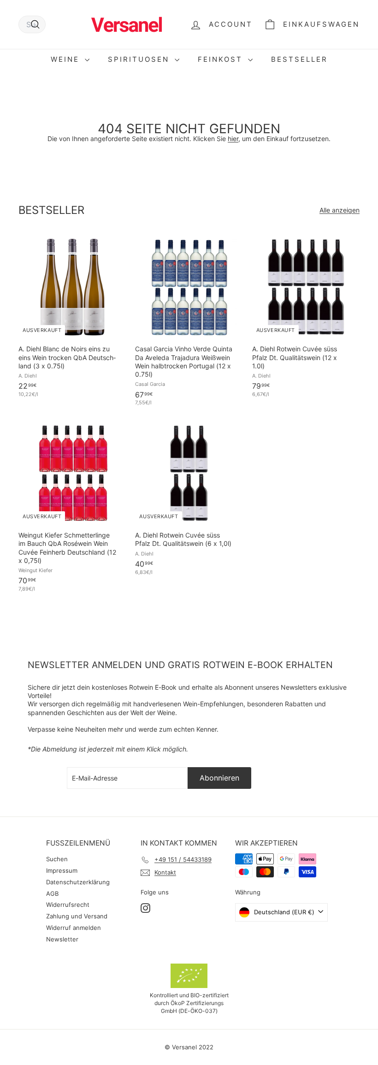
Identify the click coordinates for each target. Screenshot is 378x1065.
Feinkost (222, 59)
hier (233, 138)
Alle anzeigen (339, 210)
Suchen (57, 859)
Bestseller (299, 59)
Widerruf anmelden (73, 927)
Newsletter (62, 939)
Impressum (61, 870)
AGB (52, 893)
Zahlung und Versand (76, 916)
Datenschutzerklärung (78, 882)
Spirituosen (140, 59)
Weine (67, 59)
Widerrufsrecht (67, 904)
